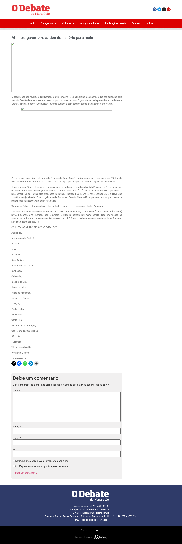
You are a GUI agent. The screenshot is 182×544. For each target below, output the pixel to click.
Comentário (20, 390)
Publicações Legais (115, 23)
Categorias (47, 23)
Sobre (149, 23)
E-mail (17, 438)
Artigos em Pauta (89, 23)
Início (32, 23)
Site (15, 449)
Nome (17, 426)
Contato (136, 23)
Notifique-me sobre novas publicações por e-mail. (42, 466)
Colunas (66, 23)
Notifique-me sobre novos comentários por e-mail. (42, 461)
